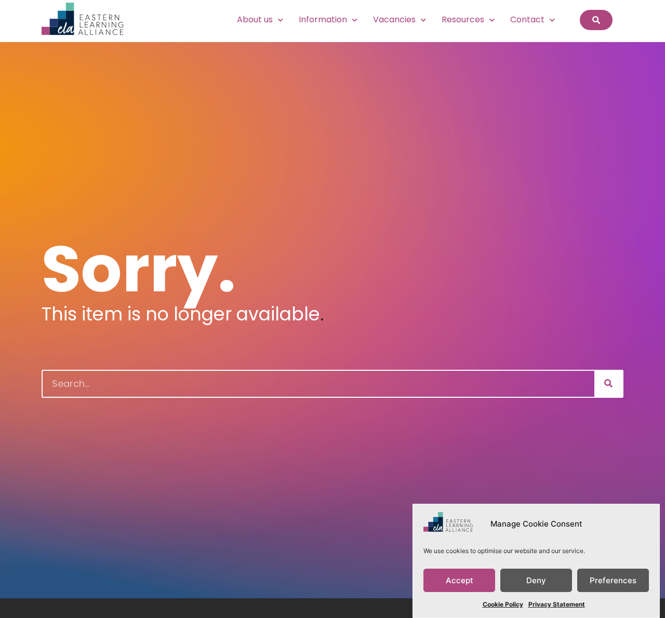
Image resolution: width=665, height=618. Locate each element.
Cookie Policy (503, 604)
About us (255, 19)
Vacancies (394, 19)
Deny (536, 580)
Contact (527, 19)
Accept (459, 580)
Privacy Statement (556, 604)
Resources (463, 19)
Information (323, 19)
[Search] (608, 384)
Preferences (613, 580)
